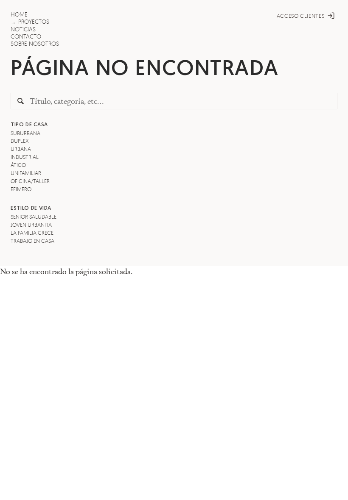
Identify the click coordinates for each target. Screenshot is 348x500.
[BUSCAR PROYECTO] (21, 101)
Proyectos (33, 21)
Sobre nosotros (35, 43)
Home (19, 14)
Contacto (26, 36)
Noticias (23, 29)
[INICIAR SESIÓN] (332, 15)
